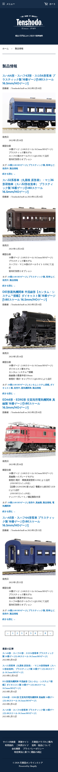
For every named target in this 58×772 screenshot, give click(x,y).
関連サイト (23, 742)
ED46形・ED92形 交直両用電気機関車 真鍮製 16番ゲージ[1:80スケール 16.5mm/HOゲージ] (28, 403)
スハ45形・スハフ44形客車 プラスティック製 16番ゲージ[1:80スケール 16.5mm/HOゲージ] (28, 521)
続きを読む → (8, 174)
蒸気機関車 (26, 388)
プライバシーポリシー (33, 748)
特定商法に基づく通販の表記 (27, 752)
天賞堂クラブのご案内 (42, 742)
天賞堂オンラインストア (31, 762)
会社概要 (16, 748)
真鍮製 (39, 502)
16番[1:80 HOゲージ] (17, 165)
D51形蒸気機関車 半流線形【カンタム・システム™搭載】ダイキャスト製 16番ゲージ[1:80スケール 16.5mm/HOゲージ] (28, 295)
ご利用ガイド (22, 745)
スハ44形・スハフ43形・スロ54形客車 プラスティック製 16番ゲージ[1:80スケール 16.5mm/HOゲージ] (28, 79)
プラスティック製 (36, 165)
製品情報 (14, 168)
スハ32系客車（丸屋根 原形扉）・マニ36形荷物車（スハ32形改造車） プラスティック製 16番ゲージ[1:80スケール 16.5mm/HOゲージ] (29, 669)
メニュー (10, 4)
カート (52, 4)
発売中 (5, 168)
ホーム (5, 48)
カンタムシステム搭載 (38, 384)
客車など (50, 165)
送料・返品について (41, 745)
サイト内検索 (9, 742)
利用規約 (9, 745)
